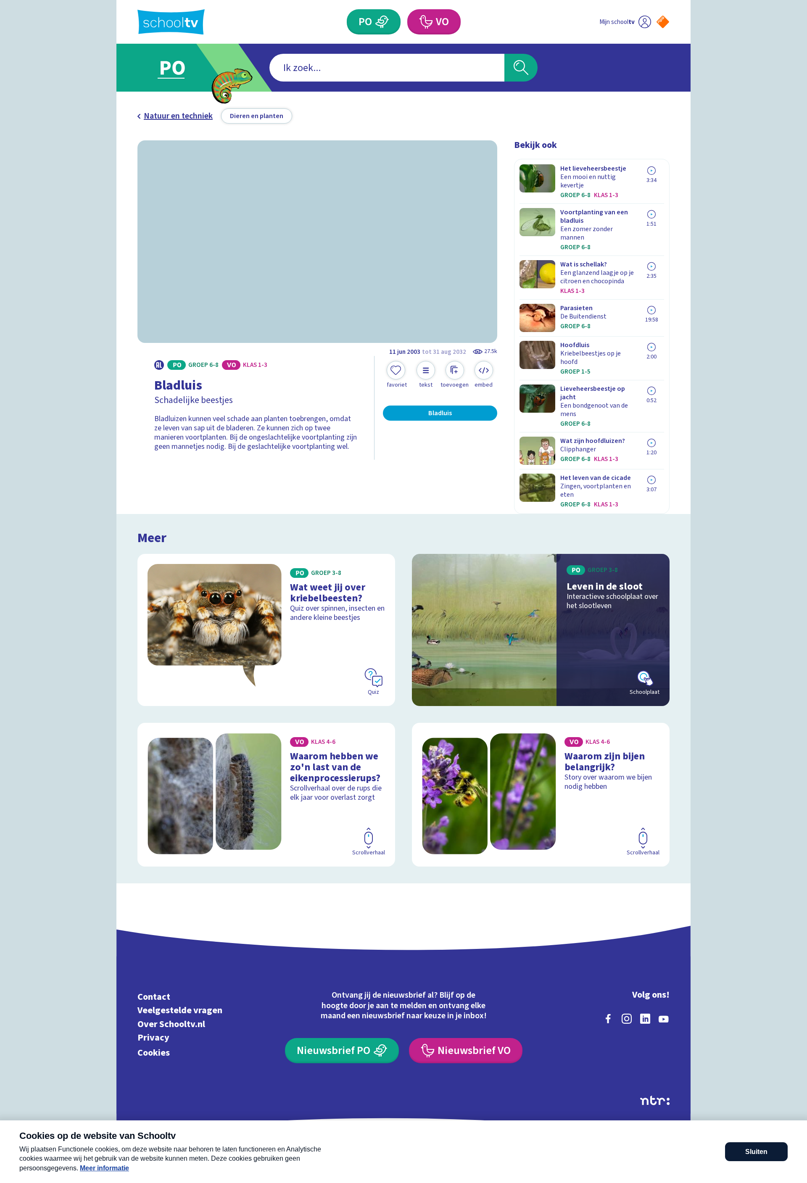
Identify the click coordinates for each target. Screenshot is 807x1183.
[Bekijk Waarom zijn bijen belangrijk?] (541, 795)
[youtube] (663, 1018)
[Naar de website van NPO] (663, 22)
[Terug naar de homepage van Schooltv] (171, 22)
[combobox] (386, 68)
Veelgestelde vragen (179, 1010)
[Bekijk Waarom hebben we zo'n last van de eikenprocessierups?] (266, 795)
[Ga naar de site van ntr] (655, 1100)
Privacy (153, 1037)
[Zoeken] (521, 68)
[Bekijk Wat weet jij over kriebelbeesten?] (266, 630)
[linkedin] (645, 1018)
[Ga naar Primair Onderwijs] (179, 68)
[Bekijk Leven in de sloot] (541, 630)
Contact (153, 996)
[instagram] (626, 1018)
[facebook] (608, 1018)
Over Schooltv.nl (171, 1023)
